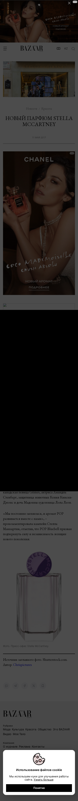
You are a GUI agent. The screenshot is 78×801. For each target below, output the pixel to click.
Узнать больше (43, 779)
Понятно (39, 787)
